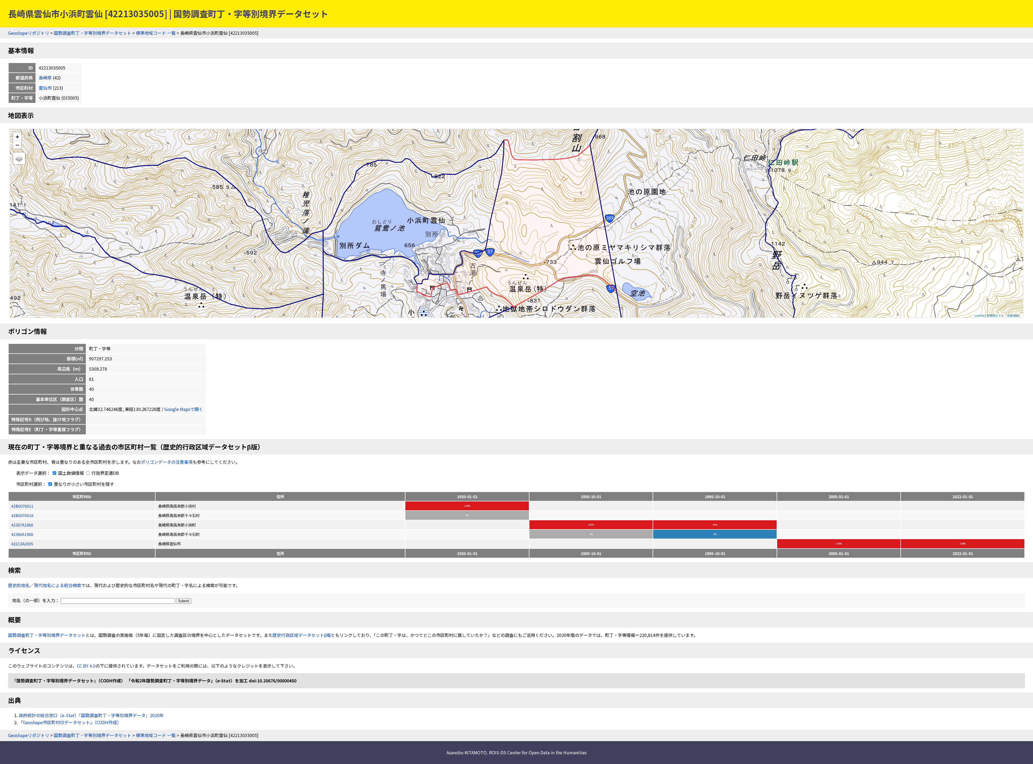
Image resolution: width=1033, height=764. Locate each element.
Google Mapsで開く (183, 409)
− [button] (17, 145)
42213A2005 (22, 543)
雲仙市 (45, 88)
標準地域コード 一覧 (156, 33)
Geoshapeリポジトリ (28, 33)
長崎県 (45, 77)
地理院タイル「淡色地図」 (1004, 315)
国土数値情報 (71, 473)
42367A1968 (22, 525)
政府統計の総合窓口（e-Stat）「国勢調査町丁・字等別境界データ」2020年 (91, 715)
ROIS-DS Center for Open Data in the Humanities (538, 752)
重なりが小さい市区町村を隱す (83, 484)
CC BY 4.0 (86, 665)
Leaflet (979, 315)
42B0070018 (22, 515)
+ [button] (17, 136)
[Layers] (19, 158)
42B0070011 (22, 506)
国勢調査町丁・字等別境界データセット (92, 33)
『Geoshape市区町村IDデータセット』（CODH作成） (70, 722)
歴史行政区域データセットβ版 (302, 635)
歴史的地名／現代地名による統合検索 (44, 585)
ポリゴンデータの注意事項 (167, 462)
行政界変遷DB (104, 473)
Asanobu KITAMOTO (467, 752)
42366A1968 (22, 534)
